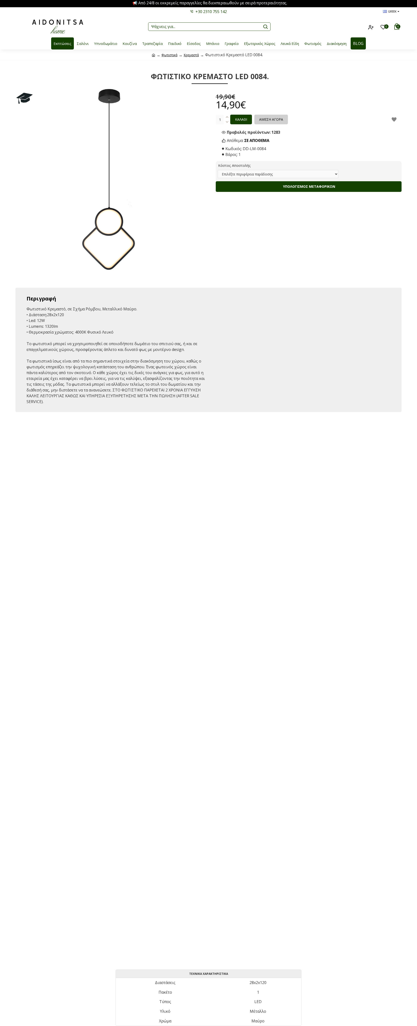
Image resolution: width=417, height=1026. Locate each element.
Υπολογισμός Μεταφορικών (308, 186)
